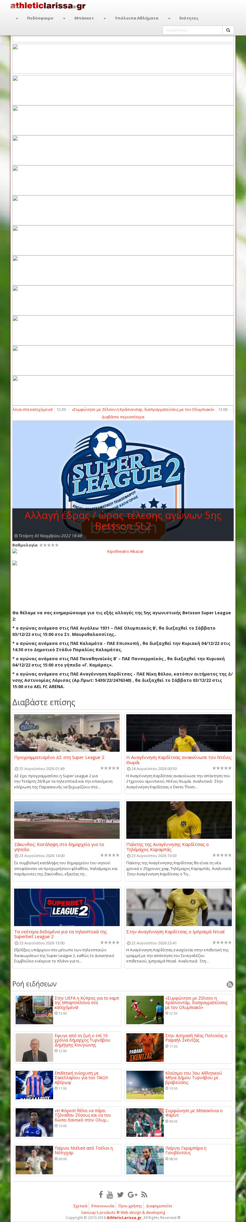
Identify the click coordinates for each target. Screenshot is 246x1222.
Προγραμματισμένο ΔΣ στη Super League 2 (59, 757)
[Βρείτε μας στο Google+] (132, 1194)
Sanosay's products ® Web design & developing (123, 1212)
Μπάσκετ (84, 18)
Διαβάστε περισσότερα (123, 417)
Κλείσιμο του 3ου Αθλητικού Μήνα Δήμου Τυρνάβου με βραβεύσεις (193, 1078)
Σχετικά (80, 1205)
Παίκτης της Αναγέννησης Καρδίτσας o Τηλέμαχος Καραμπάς (167, 846)
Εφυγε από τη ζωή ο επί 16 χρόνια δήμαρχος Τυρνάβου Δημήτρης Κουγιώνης (82, 1040)
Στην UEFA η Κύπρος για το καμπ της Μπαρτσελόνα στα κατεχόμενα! (87, 1003)
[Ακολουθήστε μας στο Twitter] (120, 1194)
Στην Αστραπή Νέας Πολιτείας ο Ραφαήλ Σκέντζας (196, 1038)
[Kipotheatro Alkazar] (123, 551)
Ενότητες (189, 18)
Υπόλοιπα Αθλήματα (136, 18)
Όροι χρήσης (130, 1205)
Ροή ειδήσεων (34, 984)
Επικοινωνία (103, 1205)
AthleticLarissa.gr (124, 1217)
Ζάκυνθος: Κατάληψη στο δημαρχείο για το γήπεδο (59, 846)
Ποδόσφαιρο (40, 18)
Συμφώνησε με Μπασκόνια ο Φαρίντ (194, 1113)
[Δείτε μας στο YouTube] (110, 1194)
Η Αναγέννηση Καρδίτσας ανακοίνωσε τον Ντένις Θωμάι (179, 759)
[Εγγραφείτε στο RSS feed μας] (144, 1194)
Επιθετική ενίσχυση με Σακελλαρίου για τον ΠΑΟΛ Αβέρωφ (81, 1078)
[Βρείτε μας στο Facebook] (101, 1194)
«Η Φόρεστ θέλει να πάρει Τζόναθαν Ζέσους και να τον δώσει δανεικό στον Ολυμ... (83, 1115)
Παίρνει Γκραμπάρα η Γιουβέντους (185, 1150)
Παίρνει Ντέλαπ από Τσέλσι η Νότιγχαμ (84, 1150)
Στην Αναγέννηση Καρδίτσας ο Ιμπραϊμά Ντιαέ (175, 932)
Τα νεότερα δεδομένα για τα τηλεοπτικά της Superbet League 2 (60, 934)
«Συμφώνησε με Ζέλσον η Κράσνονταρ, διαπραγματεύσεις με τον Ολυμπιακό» (125, 409)
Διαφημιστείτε (159, 1205)
